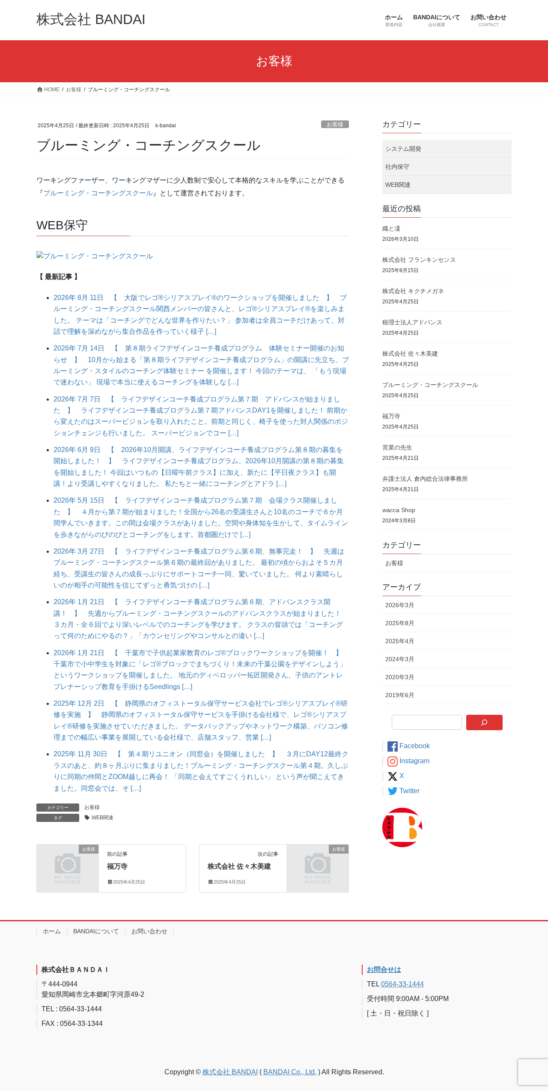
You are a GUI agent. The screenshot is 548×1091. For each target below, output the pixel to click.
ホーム (52, 931)
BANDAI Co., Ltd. (289, 1072)
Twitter (409, 790)
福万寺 (117, 866)
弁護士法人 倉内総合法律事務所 (425, 478)
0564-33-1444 (402, 984)
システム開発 (403, 148)
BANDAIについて (96, 931)
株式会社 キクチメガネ (413, 291)
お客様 (335, 124)
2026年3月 (399, 605)
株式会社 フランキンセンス (419, 259)
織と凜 (391, 228)
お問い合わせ (149, 931)
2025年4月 (399, 641)
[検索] (484, 722)
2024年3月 (399, 659)
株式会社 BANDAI (230, 1072)
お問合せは (384, 969)
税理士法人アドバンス (412, 322)
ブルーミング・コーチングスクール (98, 193)
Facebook (414, 745)
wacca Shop (398, 510)
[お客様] (67, 863)
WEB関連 (102, 818)
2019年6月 (399, 695)
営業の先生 (397, 447)
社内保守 (397, 166)
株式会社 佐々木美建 (239, 866)
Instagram (414, 760)
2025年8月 (399, 623)
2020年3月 (399, 677)
